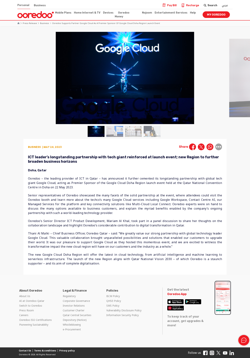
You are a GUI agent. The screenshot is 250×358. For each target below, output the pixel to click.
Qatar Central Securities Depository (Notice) (77, 317)
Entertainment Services (171, 12)
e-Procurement (72, 329)
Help (193, 12)
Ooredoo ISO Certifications (35, 320)
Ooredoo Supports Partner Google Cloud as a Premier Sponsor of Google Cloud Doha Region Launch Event (106, 23)
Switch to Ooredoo (30, 305)
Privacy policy (67, 350)
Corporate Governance (76, 301)
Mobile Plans (63, 12)
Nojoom (147, 12)
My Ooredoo (216, 14)
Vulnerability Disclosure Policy (123, 310)
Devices (108, 12)
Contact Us (25, 350)
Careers (23, 315)
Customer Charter (73, 310)
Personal (23, 5)
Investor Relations (74, 305)
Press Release (30, 23)
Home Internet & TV (87, 12)
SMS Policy (112, 305)
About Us (24, 296)
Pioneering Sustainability (33, 324)
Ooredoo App (176, 294)
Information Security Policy (122, 315)
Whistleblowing (72, 324)
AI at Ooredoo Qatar (31, 301)
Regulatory (69, 296)
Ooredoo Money (122, 14)
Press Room (26, 310)
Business (40, 5)
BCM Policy (113, 296)
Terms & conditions (45, 350)
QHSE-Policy (113, 301)
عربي (225, 5)
